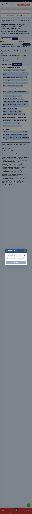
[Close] (25, 251)
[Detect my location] (24, 255)
